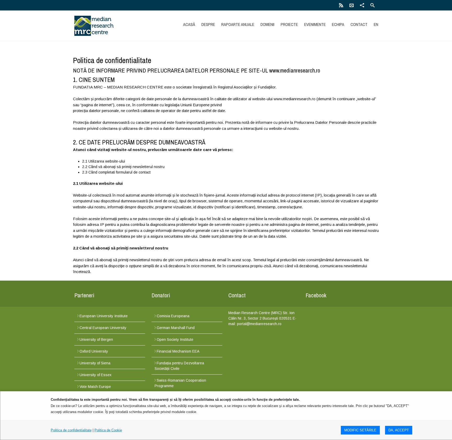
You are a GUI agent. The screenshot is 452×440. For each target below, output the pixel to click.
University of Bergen (96, 339)
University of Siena (95, 363)
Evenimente (315, 24)
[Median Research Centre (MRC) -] (119, 26)
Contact (359, 24)
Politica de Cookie (108, 430)
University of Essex (95, 375)
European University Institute (104, 316)
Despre (208, 24)
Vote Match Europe (95, 387)
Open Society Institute (175, 339)
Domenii (267, 24)
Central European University (103, 328)
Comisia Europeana (173, 316)
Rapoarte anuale (237, 24)
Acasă (189, 24)
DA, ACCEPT (398, 430)
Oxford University (94, 351)
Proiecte (289, 24)
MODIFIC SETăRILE (360, 430)
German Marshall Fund (176, 328)
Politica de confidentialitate (71, 430)
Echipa (338, 24)
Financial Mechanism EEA (178, 351)
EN (376, 24)
